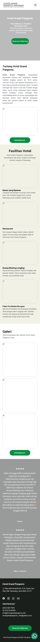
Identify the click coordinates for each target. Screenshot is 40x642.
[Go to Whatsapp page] (13, 598)
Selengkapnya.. (20, 140)
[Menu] (35, 5)
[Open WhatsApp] (34, 636)
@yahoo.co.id (26, 616)
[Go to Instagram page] (8, 598)
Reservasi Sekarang (20, 41)
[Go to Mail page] (18, 598)
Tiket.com (24, 555)
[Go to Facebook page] (4, 598)
